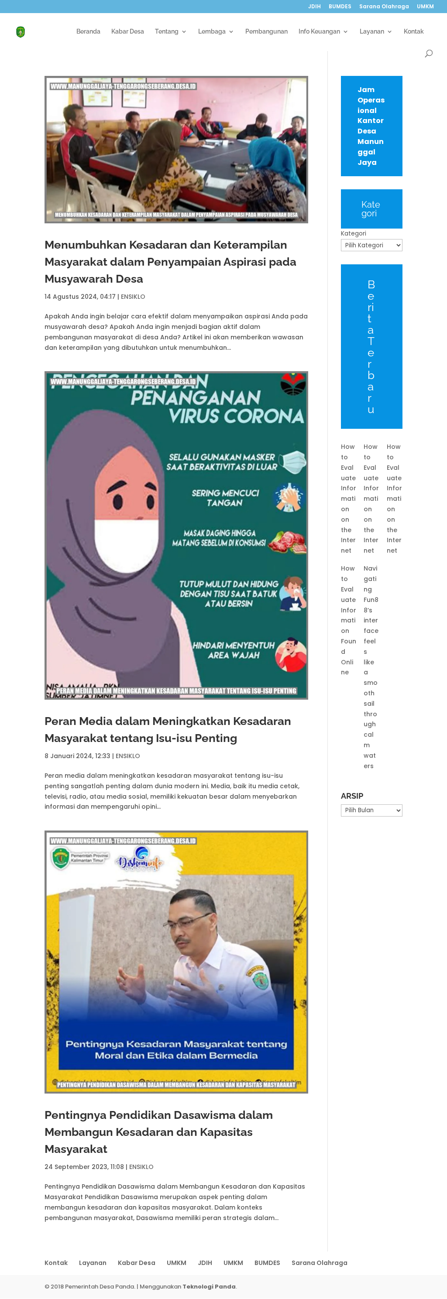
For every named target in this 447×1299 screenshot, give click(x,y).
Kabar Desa (127, 31)
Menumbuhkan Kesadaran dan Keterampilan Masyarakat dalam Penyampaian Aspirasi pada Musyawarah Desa (170, 261)
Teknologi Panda (209, 1286)
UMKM (425, 7)
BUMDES (340, 7)
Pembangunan (266, 31)
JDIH (314, 7)
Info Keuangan (319, 31)
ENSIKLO (133, 296)
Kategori (353, 233)
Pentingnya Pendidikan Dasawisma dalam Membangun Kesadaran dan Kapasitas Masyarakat (159, 1131)
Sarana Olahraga (384, 7)
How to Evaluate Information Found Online (348, 620)
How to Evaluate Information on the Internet (348, 498)
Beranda (88, 31)
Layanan (372, 31)
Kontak (414, 31)
